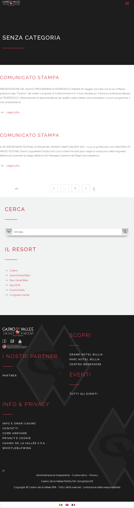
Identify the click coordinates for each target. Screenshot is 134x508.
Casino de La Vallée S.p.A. (24, 443)
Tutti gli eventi (83, 393)
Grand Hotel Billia (20, 275)
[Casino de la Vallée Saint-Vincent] (11, 3)
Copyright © (21, 487)
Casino (14, 270)
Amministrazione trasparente (53, 475)
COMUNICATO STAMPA (29, 77)
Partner (9, 375)
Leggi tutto (13, 112)
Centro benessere (85, 364)
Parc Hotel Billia (19, 280)
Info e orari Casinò (19, 423)
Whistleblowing (16, 448)
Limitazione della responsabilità (101, 487)
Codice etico (80, 475)
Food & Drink (17, 290)
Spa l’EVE (15, 285)
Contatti (10, 428)
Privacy (94, 475)
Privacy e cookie (16, 438)
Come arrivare (14, 433)
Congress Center (19, 295)
